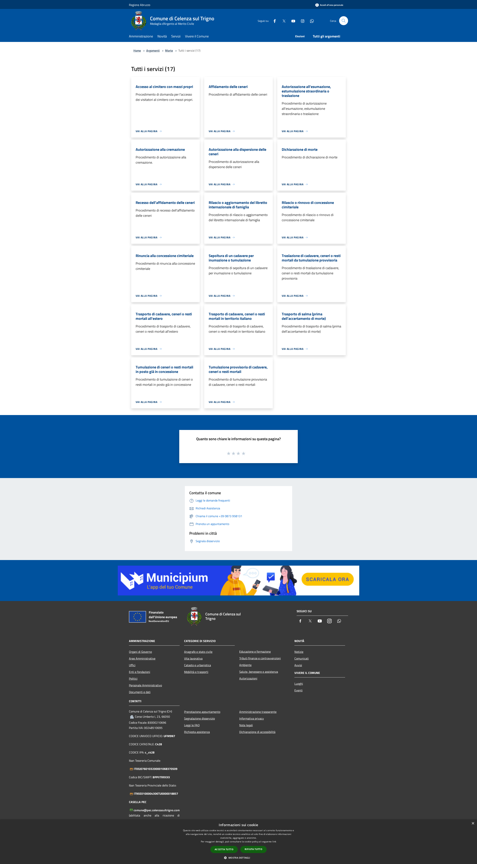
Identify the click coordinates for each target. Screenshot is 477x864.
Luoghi (298, 683)
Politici (133, 678)
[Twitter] (282, 20)
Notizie (298, 651)
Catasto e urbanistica (197, 665)
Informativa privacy (251, 718)
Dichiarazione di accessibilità (257, 732)
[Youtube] (292, 20)
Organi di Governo (140, 651)
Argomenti (153, 50)
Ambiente (245, 665)
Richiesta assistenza (197, 732)
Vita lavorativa (193, 658)
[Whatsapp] (310, 20)
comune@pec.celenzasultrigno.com (157, 810)
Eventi (298, 690)
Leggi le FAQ (192, 725)
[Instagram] (301, 20)
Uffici (132, 665)
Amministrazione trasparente (258, 712)
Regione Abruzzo (139, 5)
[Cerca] (343, 20)
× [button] (472, 823)
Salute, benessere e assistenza (258, 671)
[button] (238, 858)
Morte (169, 50)
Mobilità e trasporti (196, 672)
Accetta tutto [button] (224, 849)
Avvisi (298, 665)
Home (137, 50)
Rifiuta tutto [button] (253, 849)
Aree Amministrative (142, 658)
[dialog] (238, 841)
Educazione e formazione (255, 651)
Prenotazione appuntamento (202, 712)
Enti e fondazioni (139, 672)
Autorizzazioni (248, 678)
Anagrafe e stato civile (198, 651)
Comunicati (301, 658)
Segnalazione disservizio (199, 718)
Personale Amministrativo (145, 685)
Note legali (246, 725)
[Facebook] (273, 20)
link (274, 841)
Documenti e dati (140, 692)
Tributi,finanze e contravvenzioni (260, 658)
